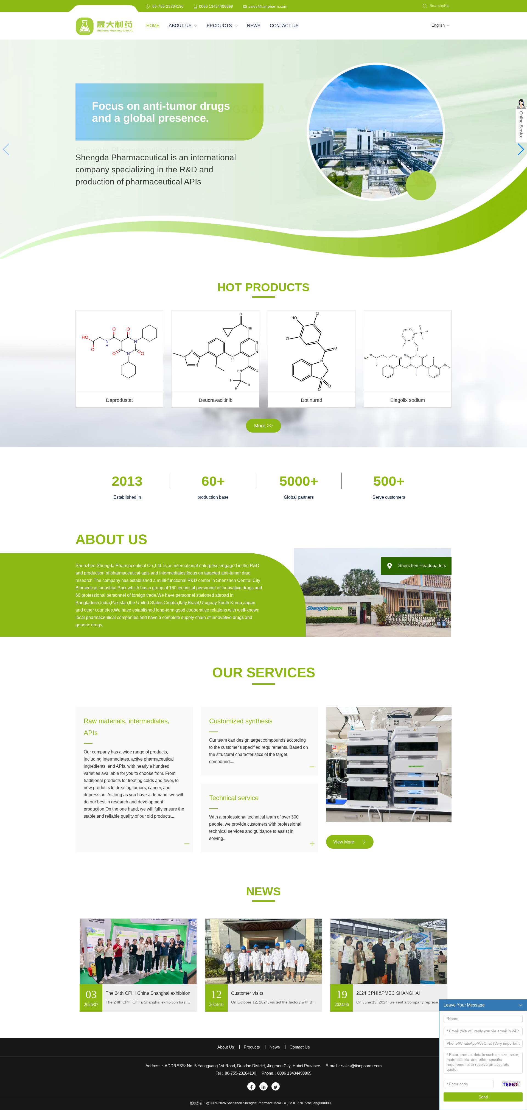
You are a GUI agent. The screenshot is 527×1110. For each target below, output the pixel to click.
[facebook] (251, 1086)
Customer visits (247, 993)
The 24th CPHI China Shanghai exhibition (148, 993)
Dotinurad (311, 400)
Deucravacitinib (215, 400)
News (253, 25)
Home (152, 25)
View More (350, 842)
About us (183, 25)
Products (222, 25)
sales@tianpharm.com (267, 6)
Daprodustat (119, 400)
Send (483, 1097)
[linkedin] (263, 1086)
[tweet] (275, 1086)
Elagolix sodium (407, 400)
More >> (263, 425)
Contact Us (284, 25)
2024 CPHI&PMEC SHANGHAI (388, 993)
